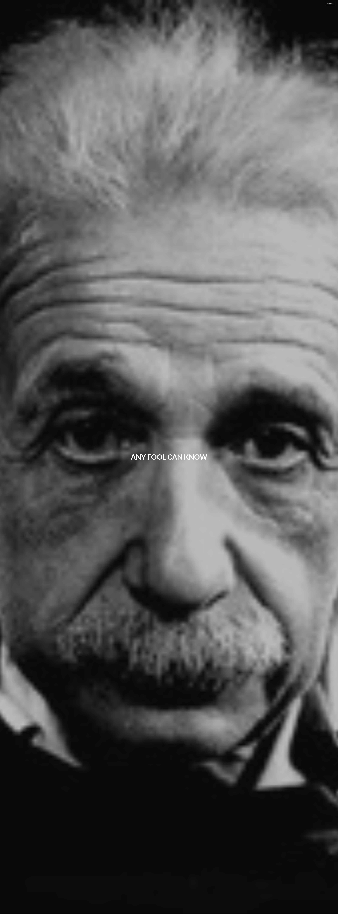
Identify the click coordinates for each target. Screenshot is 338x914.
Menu (331, 4)
